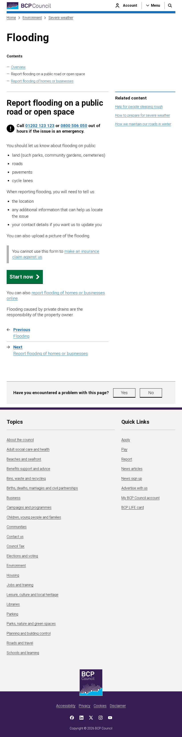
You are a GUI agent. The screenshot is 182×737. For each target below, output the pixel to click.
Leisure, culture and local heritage (32, 595)
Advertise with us (134, 488)
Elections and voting (22, 556)
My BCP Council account (140, 498)
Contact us (15, 537)
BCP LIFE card (132, 507)
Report (126, 459)
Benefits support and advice (28, 469)
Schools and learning (23, 653)
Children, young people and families (34, 517)
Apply (125, 440)
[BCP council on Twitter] (91, 718)
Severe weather (61, 18)
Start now (21, 277)
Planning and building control (29, 633)
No (151, 392)
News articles (131, 469)
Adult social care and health (28, 449)
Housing (13, 575)
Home (11, 18)
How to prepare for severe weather (142, 115)
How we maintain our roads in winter (143, 124)
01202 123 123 (39, 125)
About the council (20, 440)
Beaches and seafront (24, 459)
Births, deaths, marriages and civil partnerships (42, 488)
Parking (12, 614)
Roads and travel (20, 643)
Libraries (13, 604)
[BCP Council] (29, 5)
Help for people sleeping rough (139, 107)
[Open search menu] (170, 5)
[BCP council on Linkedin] (81, 718)
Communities (17, 527)
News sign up (131, 478)
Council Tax (15, 546)
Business (13, 498)
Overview (18, 67)
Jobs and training (20, 585)
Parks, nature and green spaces (31, 624)
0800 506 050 (74, 125)
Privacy (84, 706)
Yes (124, 392)
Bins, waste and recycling (26, 478)
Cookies (100, 706)
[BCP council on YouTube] (110, 718)
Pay (124, 449)
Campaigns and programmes (29, 507)
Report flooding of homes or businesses (42, 81)
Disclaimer (118, 706)
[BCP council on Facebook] (72, 718)
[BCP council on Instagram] (101, 718)
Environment (32, 18)
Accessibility (65, 706)
